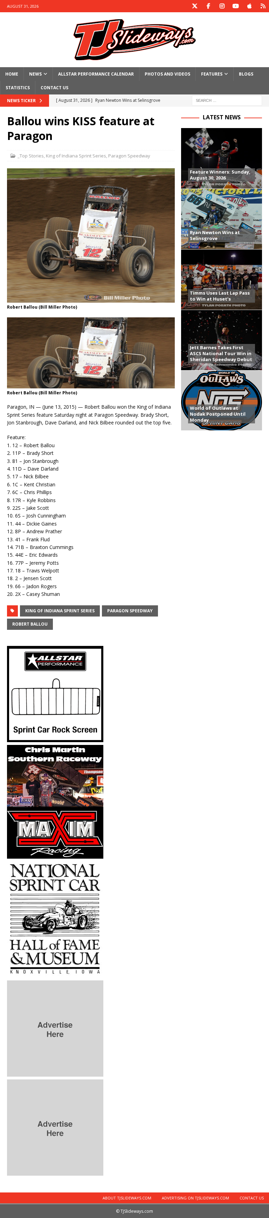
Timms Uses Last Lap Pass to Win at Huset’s (220, 296)
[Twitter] (194, 6)
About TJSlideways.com (127, 1198)
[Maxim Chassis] (55, 854)
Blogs (246, 74)
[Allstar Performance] (55, 737)
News (35, 74)
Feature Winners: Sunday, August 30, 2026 (220, 175)
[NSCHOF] (55, 973)
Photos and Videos (167, 74)
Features (211, 74)
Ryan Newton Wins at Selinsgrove (215, 235)
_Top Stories (31, 156)
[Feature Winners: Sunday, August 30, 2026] (221, 158)
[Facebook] (208, 6)
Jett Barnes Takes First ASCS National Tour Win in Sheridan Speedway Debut (221, 353)
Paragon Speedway (129, 156)
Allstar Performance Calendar (96, 74)
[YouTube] (235, 6)
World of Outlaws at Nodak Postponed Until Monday (218, 414)
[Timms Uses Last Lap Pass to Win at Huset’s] (221, 279)
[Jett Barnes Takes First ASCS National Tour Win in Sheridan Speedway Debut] (221, 340)
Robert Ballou (30, 624)
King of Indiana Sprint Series (76, 156)
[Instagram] (222, 6)
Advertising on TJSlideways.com (195, 1198)
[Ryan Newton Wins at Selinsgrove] (221, 219)
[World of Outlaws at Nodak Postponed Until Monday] (221, 400)
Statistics (18, 88)
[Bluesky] (263, 6)
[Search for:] (227, 100)
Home (11, 74)
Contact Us (54, 88)
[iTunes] (249, 6)
